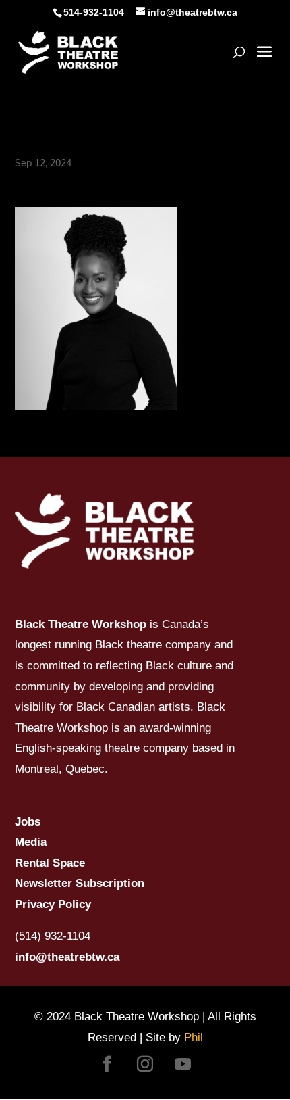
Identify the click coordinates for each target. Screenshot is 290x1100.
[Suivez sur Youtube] (183, 1064)
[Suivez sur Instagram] (145, 1064)
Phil (193, 1037)
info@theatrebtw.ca (67, 957)
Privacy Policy (53, 904)
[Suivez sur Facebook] (107, 1064)
